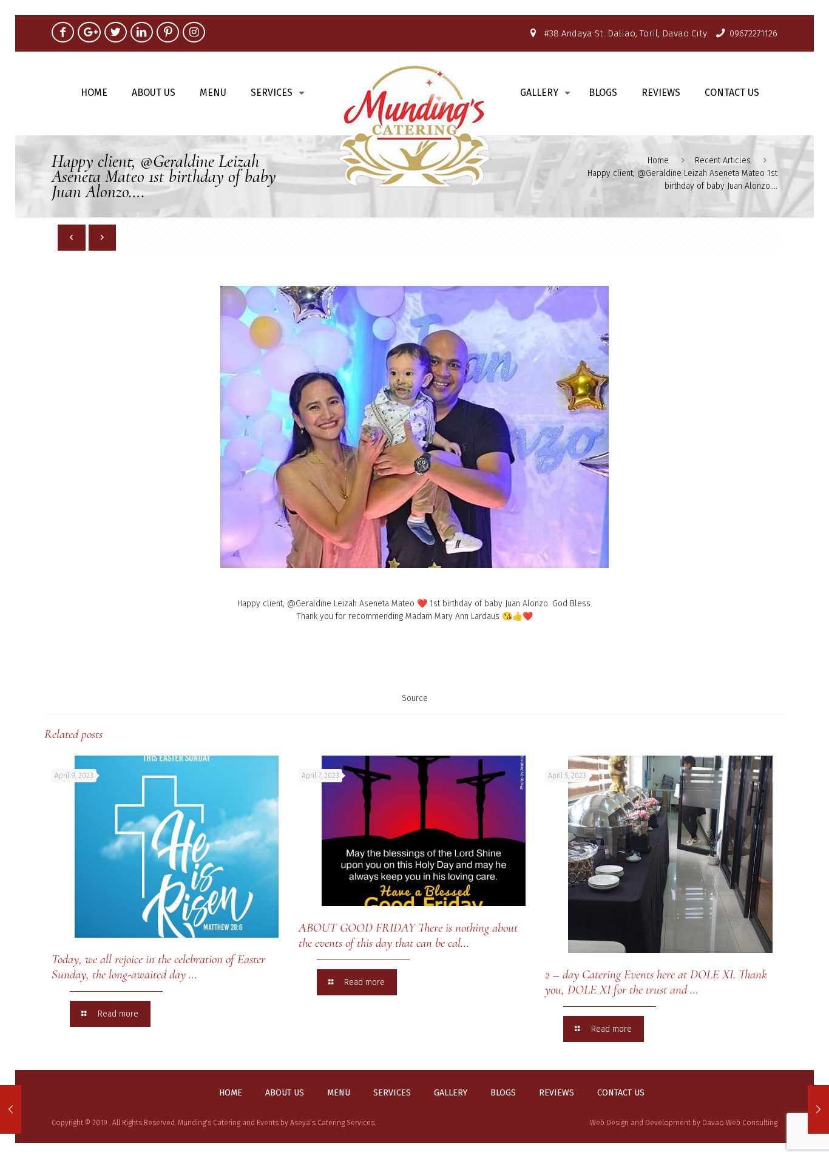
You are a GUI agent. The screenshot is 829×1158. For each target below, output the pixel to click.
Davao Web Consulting (739, 1123)
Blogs (503, 1093)
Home (658, 160)
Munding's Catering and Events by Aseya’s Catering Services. (277, 1123)
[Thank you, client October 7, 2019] (818, 1109)
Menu (338, 1093)
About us (284, 1093)
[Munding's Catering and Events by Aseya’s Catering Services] (415, 125)
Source (415, 698)
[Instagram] (194, 32)
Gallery (450, 1093)
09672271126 (753, 33)
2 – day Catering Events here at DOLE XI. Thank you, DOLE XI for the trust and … (656, 982)
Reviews (556, 1093)
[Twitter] (115, 32)
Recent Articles (723, 160)
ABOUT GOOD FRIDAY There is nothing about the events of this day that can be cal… (408, 935)
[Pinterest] (168, 32)
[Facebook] (63, 32)
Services (392, 1093)
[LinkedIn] (141, 32)
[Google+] (89, 32)
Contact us (621, 1093)
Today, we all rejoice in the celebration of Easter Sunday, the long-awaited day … (158, 967)
